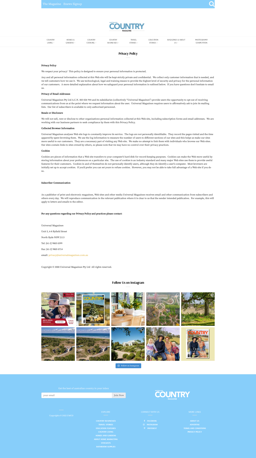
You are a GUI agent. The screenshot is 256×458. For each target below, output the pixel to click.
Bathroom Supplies (105, 446)
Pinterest (152, 428)
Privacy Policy (195, 431)
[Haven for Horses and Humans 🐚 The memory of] (58, 344)
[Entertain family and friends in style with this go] (128, 309)
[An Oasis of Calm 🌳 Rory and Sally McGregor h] (128, 344)
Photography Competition (201, 41)
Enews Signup (72, 4)
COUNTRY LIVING (51, 41)
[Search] (212, 4)
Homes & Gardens (70, 41)
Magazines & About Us (176, 41)
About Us (194, 420)
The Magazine (52, 4)
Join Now (119, 395)
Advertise (195, 424)
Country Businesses (112, 41)
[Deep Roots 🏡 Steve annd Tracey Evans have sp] (198, 309)
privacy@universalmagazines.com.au (68, 255)
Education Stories (153, 41)
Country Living (105, 431)
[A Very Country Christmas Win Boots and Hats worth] (58, 309)
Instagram (152, 424)
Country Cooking (91, 41)
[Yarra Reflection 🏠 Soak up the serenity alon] (163, 309)
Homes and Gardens (106, 435)
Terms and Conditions (195, 428)
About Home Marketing (106, 439)
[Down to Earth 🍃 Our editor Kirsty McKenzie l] (163, 344)
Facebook (152, 420)
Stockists (106, 443)
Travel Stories (133, 41)
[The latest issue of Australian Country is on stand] (93, 309)
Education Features (106, 428)
